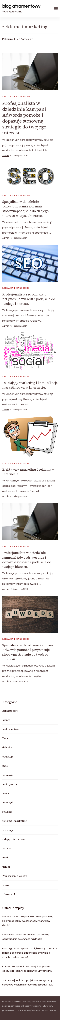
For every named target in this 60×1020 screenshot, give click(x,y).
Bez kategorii (10, 710)
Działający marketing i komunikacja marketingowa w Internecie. (30, 385)
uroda (5, 857)
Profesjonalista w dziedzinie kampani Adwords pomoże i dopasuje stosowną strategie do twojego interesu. (24, 118)
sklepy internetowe (13, 839)
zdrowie (7, 885)
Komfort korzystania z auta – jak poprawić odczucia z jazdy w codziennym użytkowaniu (27, 968)
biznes (6, 720)
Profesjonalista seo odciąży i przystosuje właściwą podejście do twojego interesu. (28, 299)
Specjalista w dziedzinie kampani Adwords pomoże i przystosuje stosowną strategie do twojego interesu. (27, 652)
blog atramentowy (21, 6)
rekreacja (8, 830)
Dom (5, 738)
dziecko (7, 747)
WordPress (50, 1010)
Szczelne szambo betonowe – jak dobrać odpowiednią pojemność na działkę (25, 936)
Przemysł (7, 802)
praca (5, 793)
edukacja (7, 756)
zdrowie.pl (8, 894)
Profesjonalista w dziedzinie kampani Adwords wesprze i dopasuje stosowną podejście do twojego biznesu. (26, 560)
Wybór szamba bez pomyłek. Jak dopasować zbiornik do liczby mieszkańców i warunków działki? (27, 921)
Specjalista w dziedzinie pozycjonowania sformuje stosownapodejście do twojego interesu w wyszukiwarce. (25, 208)
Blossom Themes (17, 1010)
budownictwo (10, 729)
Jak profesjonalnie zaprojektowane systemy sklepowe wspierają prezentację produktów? (27, 982)
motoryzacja (9, 784)
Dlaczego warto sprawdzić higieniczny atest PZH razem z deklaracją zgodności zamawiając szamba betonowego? (29, 952)
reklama (7, 811)
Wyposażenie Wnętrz (14, 876)
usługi (6, 866)
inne (5, 765)
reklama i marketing (16, 96)
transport (7, 848)
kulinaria (7, 775)
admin (5, 156)
